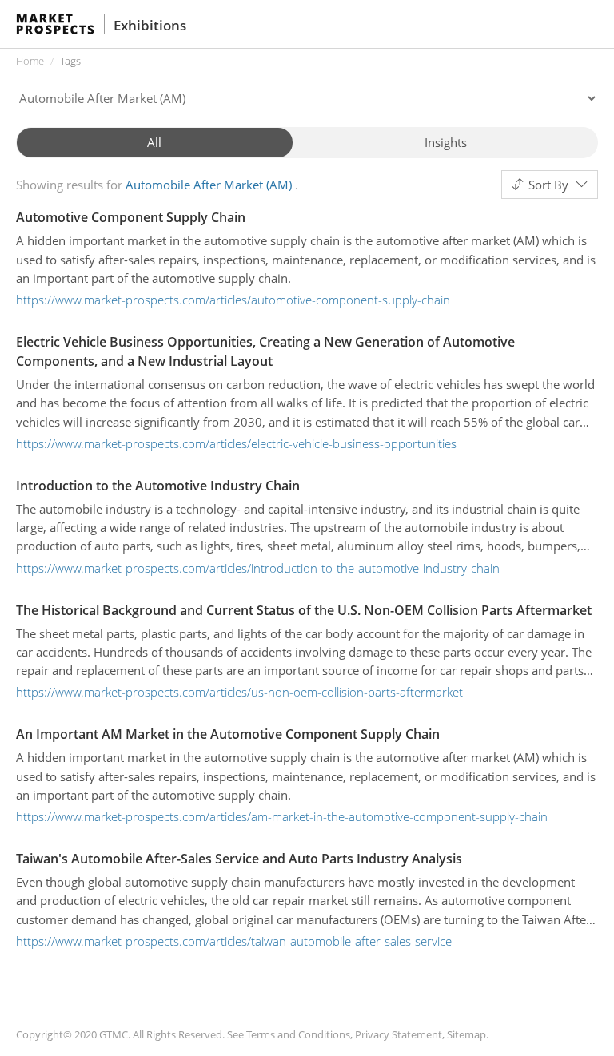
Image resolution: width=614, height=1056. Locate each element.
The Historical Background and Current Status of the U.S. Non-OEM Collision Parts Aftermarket (304, 610)
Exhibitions (150, 25)
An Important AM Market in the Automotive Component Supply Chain (228, 734)
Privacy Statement (398, 1034)
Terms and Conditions (298, 1034)
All (154, 142)
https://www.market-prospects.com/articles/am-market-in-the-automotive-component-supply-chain (282, 816)
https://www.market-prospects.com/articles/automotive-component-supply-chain (233, 300)
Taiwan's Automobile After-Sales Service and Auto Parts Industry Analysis (239, 858)
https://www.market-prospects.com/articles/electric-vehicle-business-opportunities (236, 443)
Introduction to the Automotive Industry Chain (158, 485)
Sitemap (466, 1034)
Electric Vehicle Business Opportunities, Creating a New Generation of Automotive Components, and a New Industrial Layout (265, 351)
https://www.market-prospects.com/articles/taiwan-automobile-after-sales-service (234, 941)
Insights (446, 142)
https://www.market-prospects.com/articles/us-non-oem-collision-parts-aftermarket (239, 692)
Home (30, 61)
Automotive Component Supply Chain (130, 217)
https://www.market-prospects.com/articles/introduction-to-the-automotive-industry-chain (258, 568)
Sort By (548, 185)
